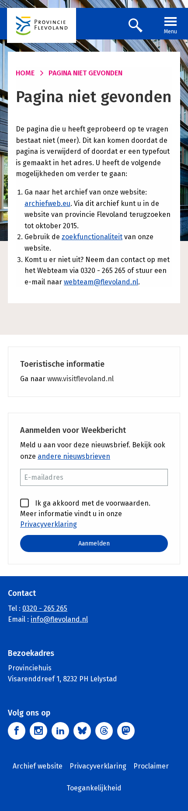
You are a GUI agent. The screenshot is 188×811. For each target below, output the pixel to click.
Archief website (38, 766)
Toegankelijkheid (94, 788)
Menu (170, 31)
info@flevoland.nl (59, 619)
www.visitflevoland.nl (80, 379)
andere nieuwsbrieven (74, 456)
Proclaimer (151, 766)
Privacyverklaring (48, 524)
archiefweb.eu (47, 203)
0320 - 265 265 (44, 608)
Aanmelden (94, 543)
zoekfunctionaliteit (92, 237)
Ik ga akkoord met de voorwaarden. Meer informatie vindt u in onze (85, 513)
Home (25, 73)
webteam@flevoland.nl (101, 282)
